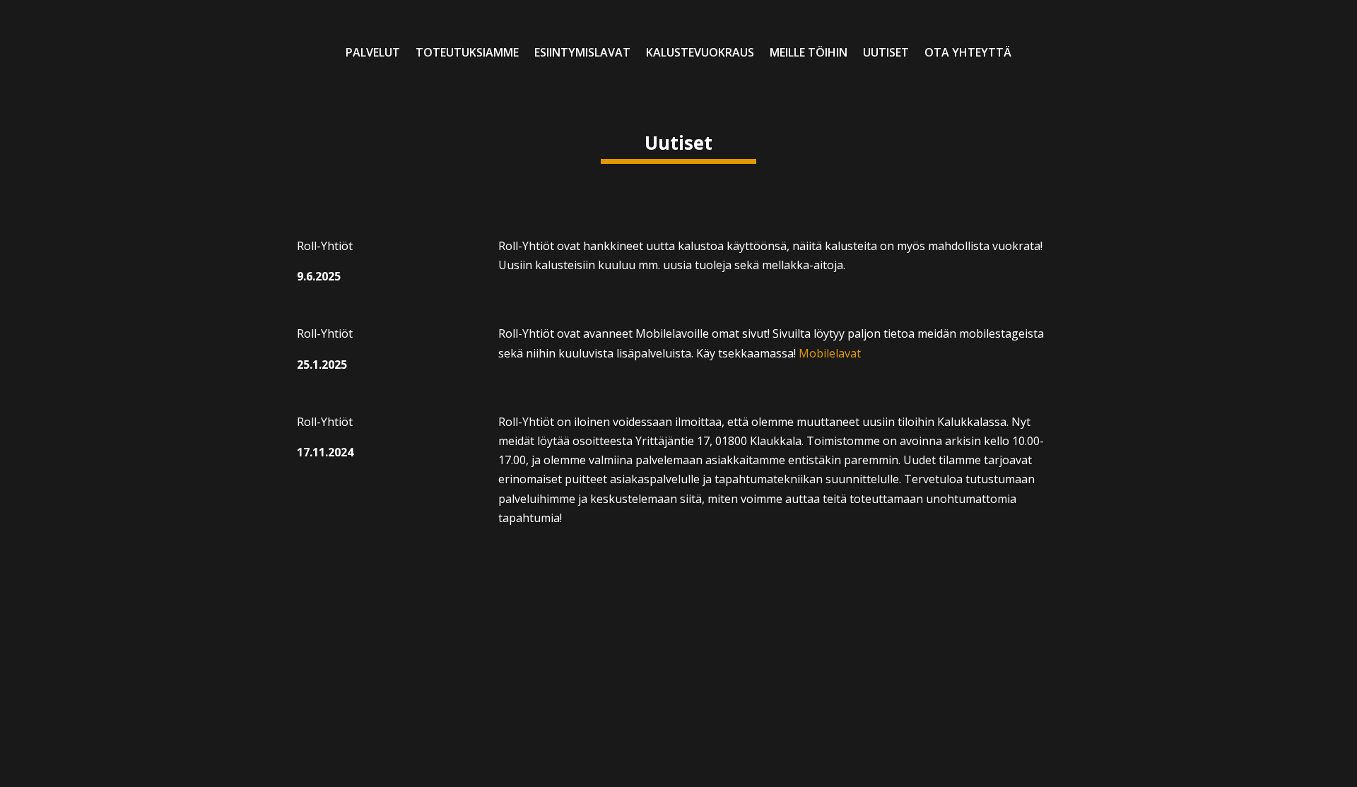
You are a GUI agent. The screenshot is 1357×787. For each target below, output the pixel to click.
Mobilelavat (830, 353)
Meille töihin (808, 53)
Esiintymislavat (582, 53)
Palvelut (373, 53)
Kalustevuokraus (700, 53)
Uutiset (886, 53)
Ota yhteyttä (967, 53)
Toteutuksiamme (467, 53)
